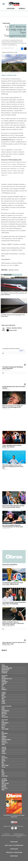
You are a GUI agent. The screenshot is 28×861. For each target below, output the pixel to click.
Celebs (3, 774)
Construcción (10, 8)
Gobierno (3, 693)
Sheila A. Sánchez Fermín (14, 328)
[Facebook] (22, 49)
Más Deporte (4, 713)
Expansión (5, 675)
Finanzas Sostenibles (6, 739)
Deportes (4, 724)
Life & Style (5, 719)
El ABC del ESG (4, 742)
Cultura (3, 767)
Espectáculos (4, 757)
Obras (3, 665)
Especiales (4, 753)
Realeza (3, 759)
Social (3, 735)
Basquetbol (4, 712)
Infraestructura (5, 669)
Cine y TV (3, 726)
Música (3, 727)
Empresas (4, 677)
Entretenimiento (5, 722)
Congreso (4, 697)
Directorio (14, 856)
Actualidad (4, 748)
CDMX (3, 698)
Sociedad (3, 703)
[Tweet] (25, 49)
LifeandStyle (4, 689)
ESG (2, 686)
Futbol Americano (5, 710)
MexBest (4, 779)
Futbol (3, 707)
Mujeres (3, 688)
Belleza (3, 764)
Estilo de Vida (4, 788)
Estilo (3, 721)
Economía (3, 680)
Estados (3, 700)
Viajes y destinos (5, 783)
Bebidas (3, 782)
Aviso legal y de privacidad (14, 845)
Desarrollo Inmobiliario (7, 668)
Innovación (4, 741)
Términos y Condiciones (14, 852)
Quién (3, 756)
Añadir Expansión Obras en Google (10, 52)
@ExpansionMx (13, 330)
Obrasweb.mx (16, 828)
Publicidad (14, 841)
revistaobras (12, 828)
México (3, 695)
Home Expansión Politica (7, 678)
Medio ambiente (5, 733)
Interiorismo (4, 672)
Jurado (3, 789)
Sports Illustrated (6, 706)
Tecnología (4, 683)
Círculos (3, 760)
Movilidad (4, 738)
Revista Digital (5, 717)
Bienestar (4, 786)
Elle (3, 770)
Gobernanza (4, 736)
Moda (3, 762)
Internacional (5, 681)
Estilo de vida (4, 776)
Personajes (4, 785)
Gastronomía (4, 780)
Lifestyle (3, 715)
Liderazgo (4, 750)
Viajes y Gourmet (5, 729)
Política (4, 692)
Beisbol (3, 709)
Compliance (14, 849)
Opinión (3, 701)
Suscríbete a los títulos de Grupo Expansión (14, 815)
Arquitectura (4, 671)
